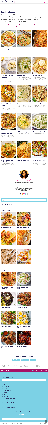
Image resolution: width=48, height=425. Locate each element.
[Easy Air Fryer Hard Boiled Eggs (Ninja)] (24, 318)
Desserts (4, 392)
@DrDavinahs (5, 370)
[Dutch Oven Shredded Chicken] (8, 256)
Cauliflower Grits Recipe (22, 132)
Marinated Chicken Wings (22, 307)
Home (2, 9)
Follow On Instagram (40, 370)
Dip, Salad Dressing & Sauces (9, 397)
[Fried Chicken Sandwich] (8, 219)
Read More (24, 191)
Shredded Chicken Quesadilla (23, 265)
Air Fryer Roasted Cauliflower (38, 103)
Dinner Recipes (6, 386)
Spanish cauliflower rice (15, 27)
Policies (24, 411)
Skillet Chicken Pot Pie (21, 246)
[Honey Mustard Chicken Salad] (24, 219)
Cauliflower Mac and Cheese (23, 160)
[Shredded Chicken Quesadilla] (24, 256)
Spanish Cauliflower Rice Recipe (39, 49)
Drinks (4, 394)
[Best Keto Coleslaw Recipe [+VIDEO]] (24, 279)
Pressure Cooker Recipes (9, 403)
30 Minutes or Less (25, 359)
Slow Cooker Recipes (7, 405)
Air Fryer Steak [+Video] (6, 307)
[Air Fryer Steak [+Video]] (8, 299)
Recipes (4, 9)
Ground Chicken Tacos (5, 246)
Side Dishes (33, 359)
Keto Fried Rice (20, 49)
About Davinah (18, 411)
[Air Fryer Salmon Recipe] (8, 318)
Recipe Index (5, 384)
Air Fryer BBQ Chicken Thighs (23, 346)
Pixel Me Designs (45, 423)
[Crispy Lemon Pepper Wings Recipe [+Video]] (8, 279)
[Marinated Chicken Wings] (24, 299)
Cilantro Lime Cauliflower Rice (39, 132)
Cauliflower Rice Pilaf (37, 75)
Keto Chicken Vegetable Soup (7, 49)
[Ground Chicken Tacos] (8, 237)
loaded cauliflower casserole (12, 24)
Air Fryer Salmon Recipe (6, 326)
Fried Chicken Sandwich (6, 227)
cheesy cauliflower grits (27, 24)
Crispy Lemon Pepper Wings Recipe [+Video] (7, 288)
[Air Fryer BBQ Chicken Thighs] (24, 338)
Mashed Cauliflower (21, 103)
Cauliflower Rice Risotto (22, 75)
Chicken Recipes (16, 359)
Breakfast (4, 388)
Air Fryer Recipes (6, 400)
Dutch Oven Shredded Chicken (7, 265)
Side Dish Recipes (6, 390)
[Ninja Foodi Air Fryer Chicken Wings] (8, 338)
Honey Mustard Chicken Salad (23, 227)
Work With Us (29, 411)
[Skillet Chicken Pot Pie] (24, 237)
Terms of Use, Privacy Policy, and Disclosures (30, 374)
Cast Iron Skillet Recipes (8, 407)
